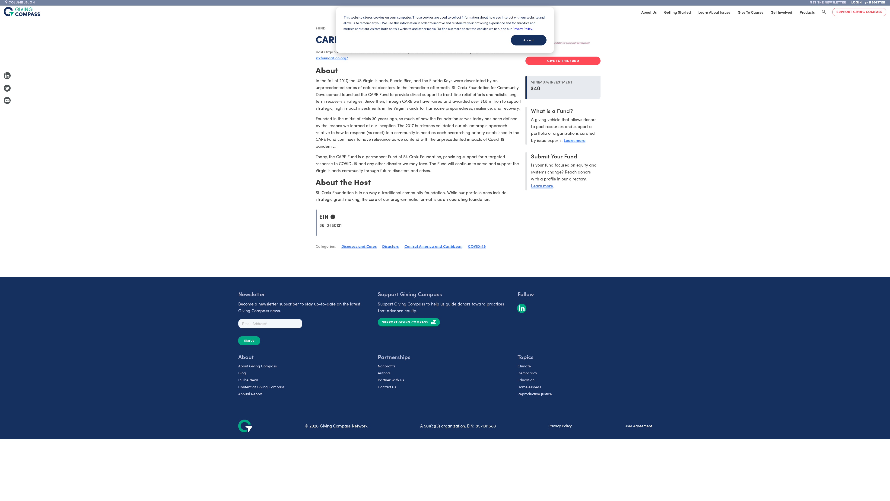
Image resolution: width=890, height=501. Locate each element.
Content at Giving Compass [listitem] (261, 386)
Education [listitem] (526, 379)
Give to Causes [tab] (750, 12)
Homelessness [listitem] (529, 386)
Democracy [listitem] (527, 372)
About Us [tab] (649, 12)
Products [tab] (807, 12)
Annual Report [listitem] (250, 393)
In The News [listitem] (248, 379)
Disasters (390, 246)
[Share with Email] (7, 100)
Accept (528, 40)
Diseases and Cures (359, 246)
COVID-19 (477, 246)
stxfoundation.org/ (332, 57)
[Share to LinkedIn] (7, 75)
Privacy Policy (560, 425)
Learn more (574, 140)
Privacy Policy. (522, 29)
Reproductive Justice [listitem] (535, 393)
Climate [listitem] (524, 365)
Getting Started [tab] (677, 12)
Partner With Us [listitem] (391, 379)
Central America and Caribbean (433, 246)
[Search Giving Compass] (824, 12)
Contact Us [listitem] (387, 386)
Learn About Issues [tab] (714, 12)
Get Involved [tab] (781, 12)
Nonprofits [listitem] (386, 365)
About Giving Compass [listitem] (257, 365)
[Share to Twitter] (7, 88)
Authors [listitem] (384, 372)
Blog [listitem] (242, 372)
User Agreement (638, 425)
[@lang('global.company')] (22, 11)
